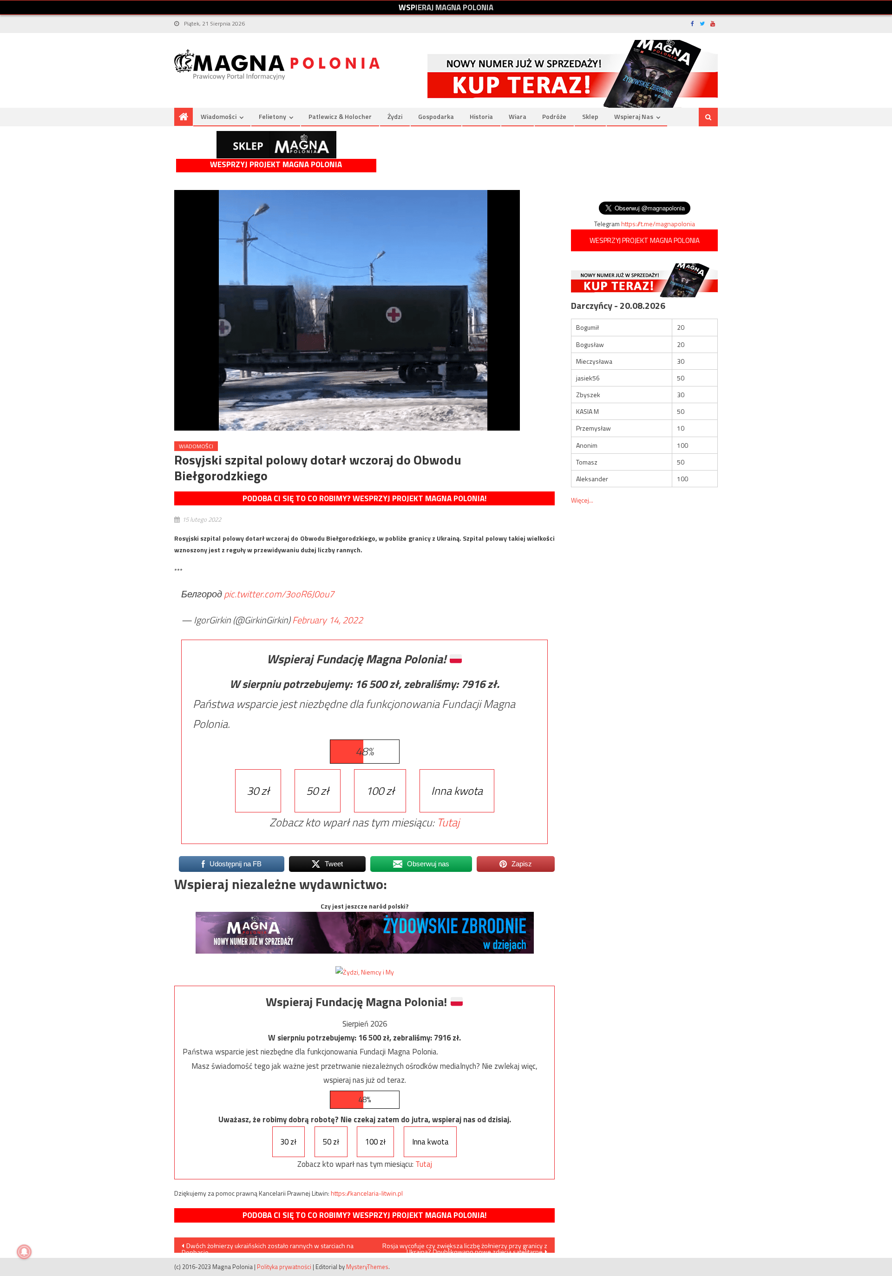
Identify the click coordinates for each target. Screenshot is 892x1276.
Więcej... (582, 500)
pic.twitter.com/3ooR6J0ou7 (279, 594)
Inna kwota (457, 790)
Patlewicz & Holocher (340, 116)
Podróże (554, 116)
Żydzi (394, 116)
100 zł (380, 790)
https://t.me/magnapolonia (658, 224)
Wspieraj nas (633, 116)
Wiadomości (218, 116)
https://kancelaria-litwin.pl (367, 1193)
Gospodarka (436, 116)
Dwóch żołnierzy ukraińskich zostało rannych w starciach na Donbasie (268, 1247)
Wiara (517, 116)
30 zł (258, 790)
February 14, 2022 (327, 620)
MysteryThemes (367, 1266)
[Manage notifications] (24, 1251)
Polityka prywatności (284, 1266)
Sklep (590, 116)
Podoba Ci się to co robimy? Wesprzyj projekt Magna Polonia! (364, 498)
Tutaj (448, 822)
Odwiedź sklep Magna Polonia (276, 144)
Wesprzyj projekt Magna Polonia (276, 164)
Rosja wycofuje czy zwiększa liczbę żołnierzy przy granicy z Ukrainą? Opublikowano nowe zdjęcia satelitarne (464, 1247)
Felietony (272, 116)
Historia (481, 116)
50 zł (317, 790)
